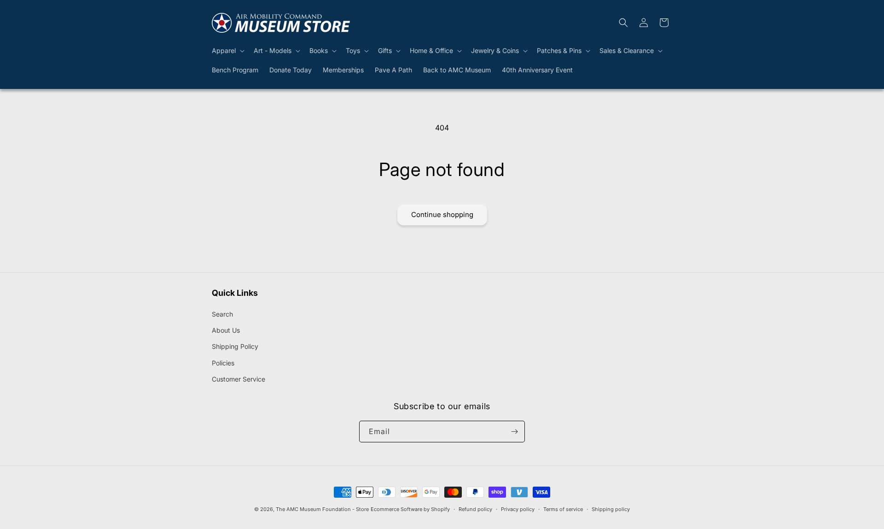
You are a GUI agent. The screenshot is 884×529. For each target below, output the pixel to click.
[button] (227, 50)
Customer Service (238, 379)
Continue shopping (442, 214)
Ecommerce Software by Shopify (410, 509)
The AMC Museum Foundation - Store (322, 509)
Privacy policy (518, 509)
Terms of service (563, 509)
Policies (223, 363)
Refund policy (475, 509)
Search (222, 314)
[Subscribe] (514, 431)
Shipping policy (611, 509)
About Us (226, 330)
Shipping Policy (235, 346)
